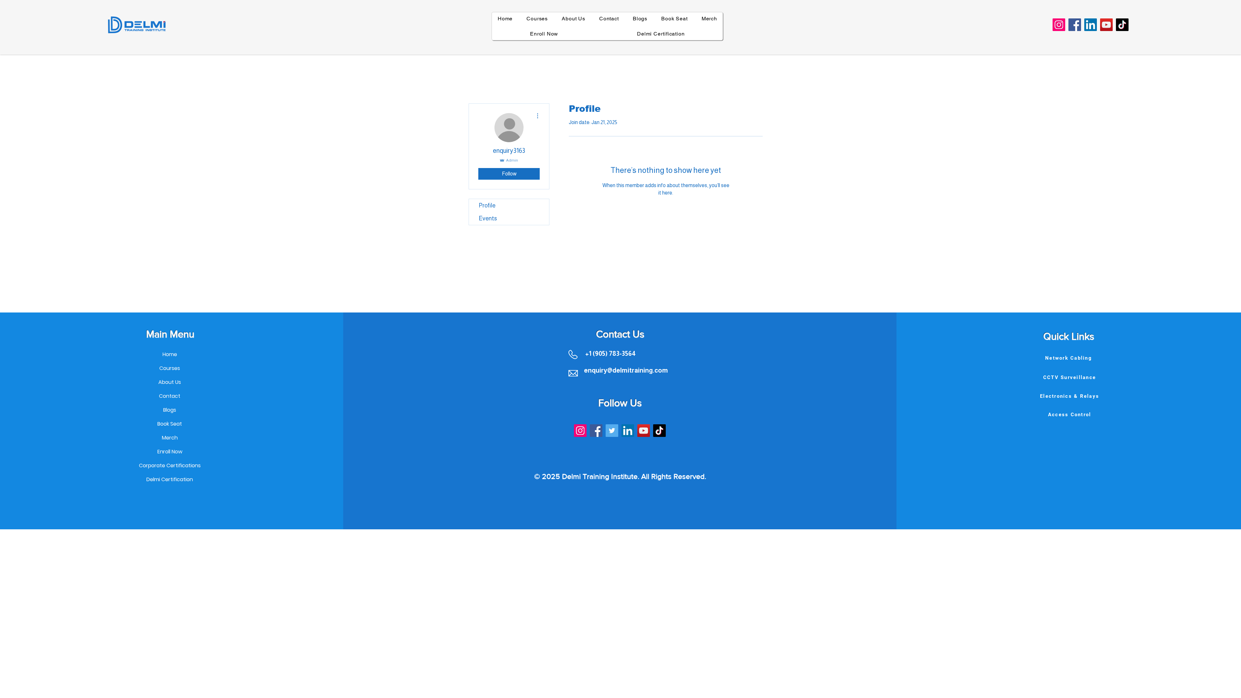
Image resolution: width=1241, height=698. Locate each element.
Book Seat (169, 424)
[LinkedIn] (1090, 24)
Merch (170, 437)
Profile (487, 205)
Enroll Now (169, 451)
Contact (169, 396)
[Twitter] (612, 430)
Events (488, 218)
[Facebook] (1074, 24)
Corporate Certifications (169, 465)
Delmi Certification (169, 479)
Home (170, 354)
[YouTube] (1106, 24)
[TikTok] (1122, 24)
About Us (169, 382)
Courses (169, 368)
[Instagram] (1059, 24)
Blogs (169, 410)
